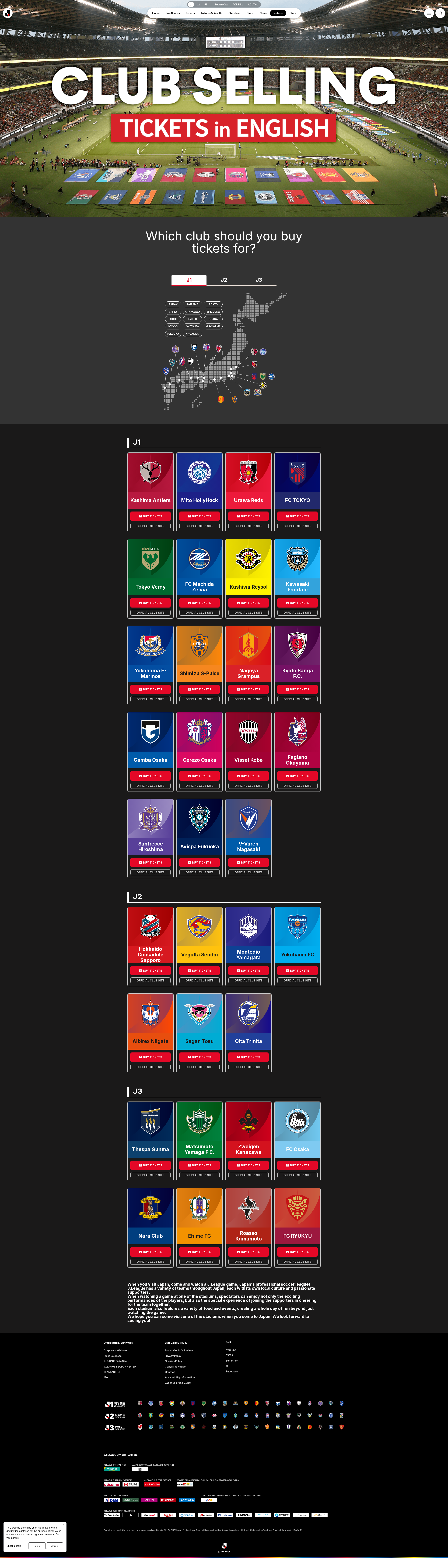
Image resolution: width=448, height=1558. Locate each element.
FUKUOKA (173, 333)
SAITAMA (192, 304)
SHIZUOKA (213, 311)
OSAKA (213, 319)
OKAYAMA (192, 326)
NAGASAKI (192, 333)
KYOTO (192, 319)
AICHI (173, 319)
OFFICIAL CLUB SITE (150, 526)
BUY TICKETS (152, 516)
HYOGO (173, 326)
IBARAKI (173, 304)
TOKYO (213, 304)
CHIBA (173, 311)
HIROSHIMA (213, 326)
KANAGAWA (192, 311)
